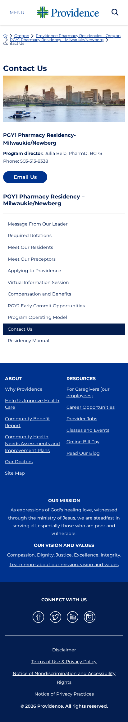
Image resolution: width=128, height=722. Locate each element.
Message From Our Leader (38, 224)
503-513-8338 (34, 161)
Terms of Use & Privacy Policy (64, 661)
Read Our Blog (83, 453)
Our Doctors (19, 461)
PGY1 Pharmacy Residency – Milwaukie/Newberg (57, 40)
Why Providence (24, 389)
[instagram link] (89, 617)
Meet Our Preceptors (32, 259)
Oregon (21, 36)
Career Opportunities (90, 407)
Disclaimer (64, 650)
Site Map (15, 473)
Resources (81, 378)
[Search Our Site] (115, 13)
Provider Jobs (81, 419)
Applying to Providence (34, 270)
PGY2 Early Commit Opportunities (46, 306)
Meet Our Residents (30, 247)
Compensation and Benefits (39, 294)
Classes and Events (87, 430)
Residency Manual (28, 340)
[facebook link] (38, 617)
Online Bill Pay (82, 442)
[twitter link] (55, 617)
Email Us (25, 177)
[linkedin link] (72, 617)
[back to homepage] (5, 36)
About (13, 378)
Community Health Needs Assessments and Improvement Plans (32, 443)
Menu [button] (17, 12)
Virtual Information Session (38, 282)
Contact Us (20, 329)
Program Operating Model (37, 317)
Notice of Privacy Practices (64, 694)
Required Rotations (30, 235)
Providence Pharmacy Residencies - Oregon (78, 36)
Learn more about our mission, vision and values (64, 564)
